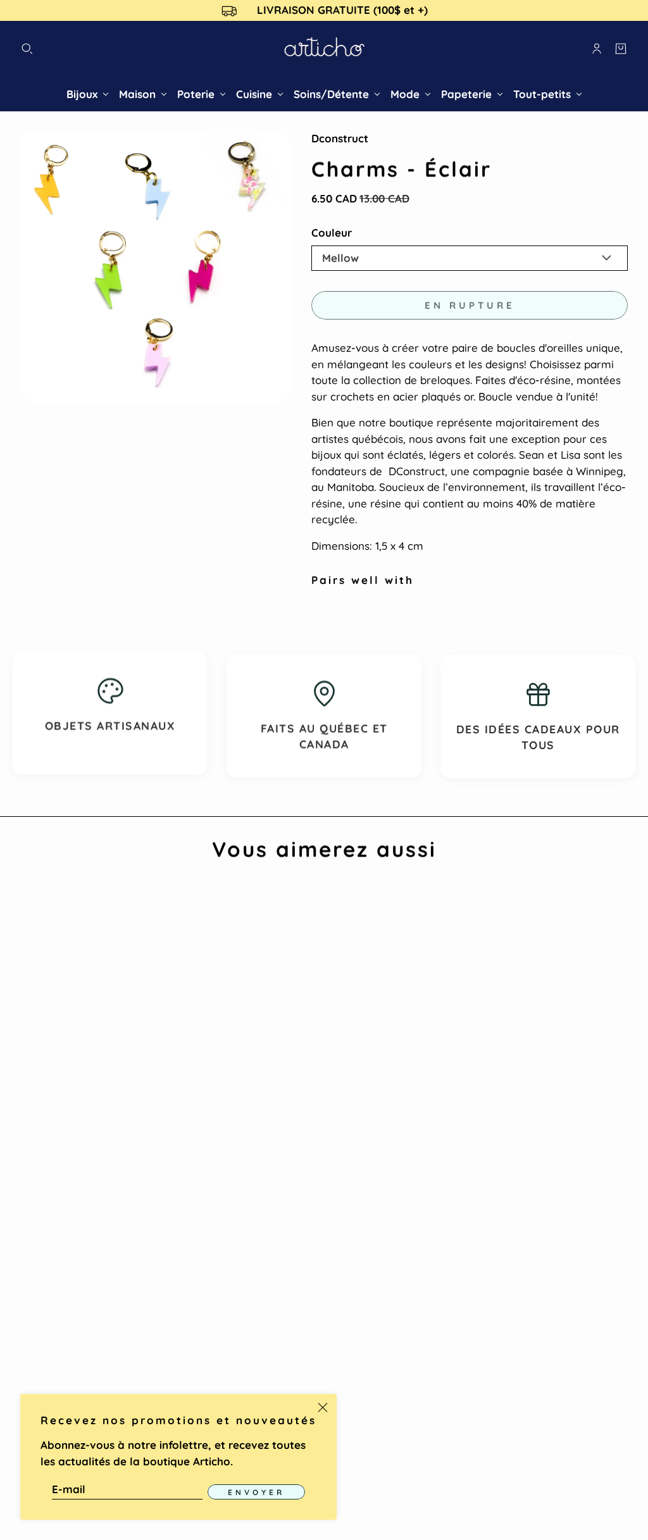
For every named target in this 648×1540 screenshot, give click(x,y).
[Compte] (597, 49)
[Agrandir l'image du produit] (155, 267)
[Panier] (621, 49)
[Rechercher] (27, 49)
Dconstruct (339, 138)
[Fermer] (322, 1407)
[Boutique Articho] (324, 49)
